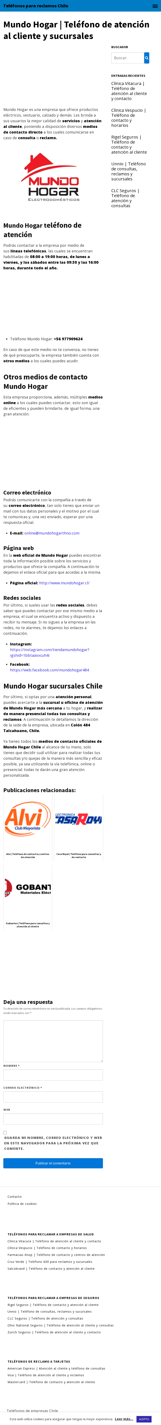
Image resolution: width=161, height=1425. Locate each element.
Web (6, 1109)
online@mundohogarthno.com (51, 533)
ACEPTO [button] (144, 1419)
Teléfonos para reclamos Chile (35, 6)
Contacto (15, 1197)
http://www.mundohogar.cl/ (64, 582)
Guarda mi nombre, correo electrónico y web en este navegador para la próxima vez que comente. (53, 1143)
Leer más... (124, 1419)
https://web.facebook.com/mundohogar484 (49, 669)
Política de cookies (22, 1204)
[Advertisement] (53, 75)
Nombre (11, 1066)
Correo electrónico (22, 1088)
